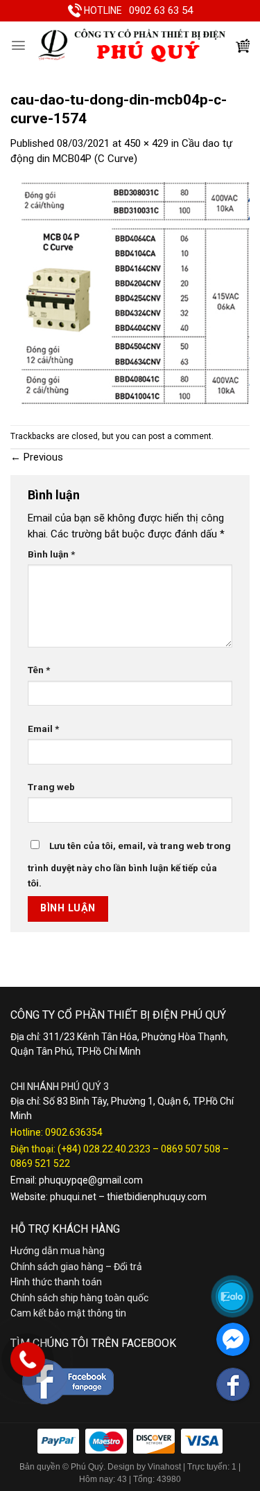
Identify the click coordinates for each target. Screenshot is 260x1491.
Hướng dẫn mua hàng (57, 1250)
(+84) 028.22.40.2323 (104, 1148)
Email (43, 728)
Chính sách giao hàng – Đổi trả (76, 1266)
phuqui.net (73, 1196)
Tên (39, 669)
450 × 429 (146, 143)
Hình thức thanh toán (56, 1281)
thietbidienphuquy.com (157, 1196)
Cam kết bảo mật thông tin (68, 1313)
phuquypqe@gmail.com (91, 1180)
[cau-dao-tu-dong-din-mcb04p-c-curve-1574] (130, 295)
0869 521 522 (40, 1163)
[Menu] (18, 45)
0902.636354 (74, 1132)
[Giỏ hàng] (243, 46)
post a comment (179, 436)
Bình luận (51, 554)
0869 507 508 (190, 1148)
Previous (36, 457)
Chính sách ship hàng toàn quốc (79, 1297)
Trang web (51, 786)
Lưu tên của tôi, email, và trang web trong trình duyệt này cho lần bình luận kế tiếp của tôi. (129, 864)
